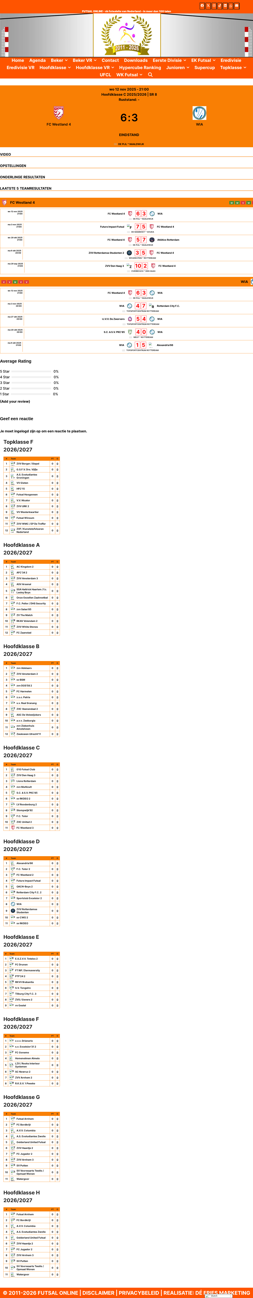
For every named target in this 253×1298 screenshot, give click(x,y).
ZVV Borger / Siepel (28, 463)
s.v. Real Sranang (27, 703)
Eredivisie (231, 60)
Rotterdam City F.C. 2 (29, 892)
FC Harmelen (24, 691)
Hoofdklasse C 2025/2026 (124, 94)
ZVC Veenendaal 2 (27, 708)
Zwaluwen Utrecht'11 (29, 733)
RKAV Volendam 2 (27, 620)
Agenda (37, 60)
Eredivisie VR (20, 67)
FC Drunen (21, 964)
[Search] (150, 74)
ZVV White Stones (27, 626)
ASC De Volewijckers (29, 714)
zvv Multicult (24, 786)
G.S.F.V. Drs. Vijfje (27, 469)
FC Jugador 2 (24, 1153)
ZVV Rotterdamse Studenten (27, 911)
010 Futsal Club (26, 769)
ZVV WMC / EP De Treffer (31, 523)
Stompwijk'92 (25, 810)
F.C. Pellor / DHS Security (31, 603)
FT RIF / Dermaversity (27, 970)
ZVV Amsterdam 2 (27, 673)
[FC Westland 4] (58, 117)
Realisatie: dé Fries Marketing (207, 1293)
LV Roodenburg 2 (27, 804)
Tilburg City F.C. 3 (25, 993)
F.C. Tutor (22, 816)
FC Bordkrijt (24, 1124)
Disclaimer (98, 1293)
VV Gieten (22, 482)
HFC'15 (21, 488)
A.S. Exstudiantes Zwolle (31, 1136)
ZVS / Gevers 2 (23, 999)
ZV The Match (25, 615)
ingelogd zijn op (27, 431)
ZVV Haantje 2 (25, 1147)
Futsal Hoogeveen (27, 494)
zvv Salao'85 (24, 609)
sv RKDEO (22, 923)
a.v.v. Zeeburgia (26, 720)
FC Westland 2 (25, 874)
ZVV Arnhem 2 (23, 1077)
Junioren (175, 67)
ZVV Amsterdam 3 (27, 578)
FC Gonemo (22, 1052)
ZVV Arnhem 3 (25, 1159)
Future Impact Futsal (29, 880)
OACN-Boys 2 (25, 886)
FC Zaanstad (24, 632)
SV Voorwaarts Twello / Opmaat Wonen (30, 1172)
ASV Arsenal (24, 584)
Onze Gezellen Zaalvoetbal (32, 597)
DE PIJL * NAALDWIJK (131, 144)
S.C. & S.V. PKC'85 (27, 792)
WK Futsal (127, 74)
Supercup (204, 67)
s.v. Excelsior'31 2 (25, 1046)
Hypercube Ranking (140, 67)
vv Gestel (20, 1005)
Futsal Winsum (25, 517)
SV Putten (22, 1165)
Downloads (136, 60)
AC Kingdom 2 (25, 566)
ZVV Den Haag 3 (26, 775)
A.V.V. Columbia (26, 1130)
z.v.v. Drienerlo (24, 1040)
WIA (19, 904)
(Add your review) (15, 401)
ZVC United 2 (24, 821)
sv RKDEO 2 (23, 798)
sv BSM (21, 679)
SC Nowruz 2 (22, 1071)
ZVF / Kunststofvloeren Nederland (30, 530)
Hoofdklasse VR (93, 67)
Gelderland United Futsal (31, 1142)
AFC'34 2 (22, 572)
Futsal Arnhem (25, 1118)
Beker (57, 60)
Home (18, 60)
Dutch (213, 1296)
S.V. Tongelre (23, 987)
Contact (110, 60)
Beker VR (82, 60)
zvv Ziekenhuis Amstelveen (25, 727)
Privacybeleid (139, 1293)
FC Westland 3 (25, 827)
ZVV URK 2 (23, 506)
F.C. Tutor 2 (23, 869)
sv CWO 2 (22, 917)
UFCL (105, 74)
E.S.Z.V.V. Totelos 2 (26, 958)
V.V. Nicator (23, 500)
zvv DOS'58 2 (24, 685)
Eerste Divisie (167, 60)
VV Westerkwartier (28, 512)
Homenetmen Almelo (27, 1058)
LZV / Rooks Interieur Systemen (27, 1065)
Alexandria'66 (25, 863)
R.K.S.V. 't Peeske (25, 1083)
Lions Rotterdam (26, 781)
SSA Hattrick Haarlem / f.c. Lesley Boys (32, 591)
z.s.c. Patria (23, 697)
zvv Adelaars (24, 668)
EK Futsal (201, 60)
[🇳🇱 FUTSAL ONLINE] (126, 35)
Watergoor (23, 1178)
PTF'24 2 (20, 976)
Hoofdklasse (53, 67)
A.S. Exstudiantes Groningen (27, 476)
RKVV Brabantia (24, 982)
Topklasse (231, 67)
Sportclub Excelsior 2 (29, 898)
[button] (66, 60)
